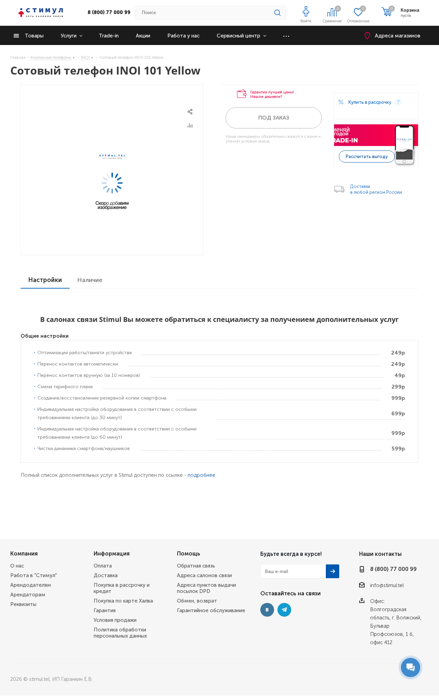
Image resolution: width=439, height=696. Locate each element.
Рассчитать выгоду (367, 156)
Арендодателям (30, 585)
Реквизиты (23, 604)
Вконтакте (267, 610)
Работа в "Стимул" (33, 575)
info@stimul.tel (387, 585)
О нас (17, 566)
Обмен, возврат (197, 601)
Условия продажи (115, 620)
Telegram (284, 610)
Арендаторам (27, 595)
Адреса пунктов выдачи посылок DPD (206, 588)
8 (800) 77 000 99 (108, 12)
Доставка (106, 575)
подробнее (201, 475)
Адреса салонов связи (204, 575)
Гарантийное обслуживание (211, 610)
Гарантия (105, 610)
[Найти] (277, 13)
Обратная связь (196, 566)
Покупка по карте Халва (123, 601)
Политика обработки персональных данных (120, 633)
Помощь (188, 553)
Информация (112, 553)
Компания (24, 553)
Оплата (103, 566)
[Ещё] (286, 35)
